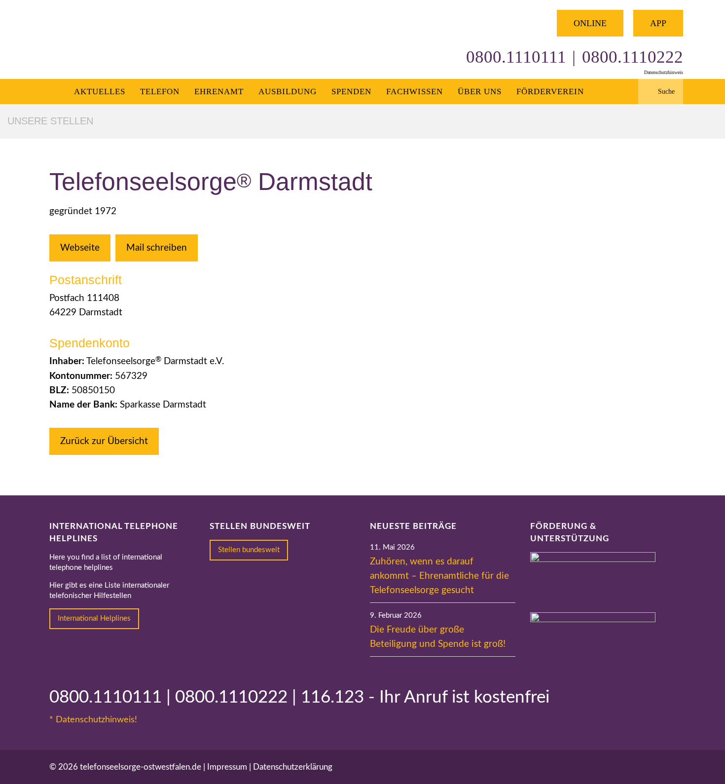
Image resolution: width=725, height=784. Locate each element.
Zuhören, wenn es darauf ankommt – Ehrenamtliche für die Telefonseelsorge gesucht (439, 576)
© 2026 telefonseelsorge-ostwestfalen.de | (128, 767)
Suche (666, 91)
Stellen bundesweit (249, 550)
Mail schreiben (156, 248)
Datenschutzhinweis (663, 72)
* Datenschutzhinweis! (93, 719)
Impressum (227, 767)
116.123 (332, 697)
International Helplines (94, 618)
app (658, 23)
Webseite (80, 248)
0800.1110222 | (238, 697)
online (590, 23)
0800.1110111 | (112, 697)
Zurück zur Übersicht (104, 441)
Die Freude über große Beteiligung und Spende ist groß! (438, 637)
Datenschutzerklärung (292, 767)
